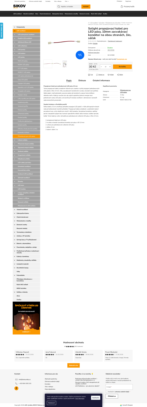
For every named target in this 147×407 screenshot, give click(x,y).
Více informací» (79, 398)
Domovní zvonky (22, 225)
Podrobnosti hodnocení (115, 41)
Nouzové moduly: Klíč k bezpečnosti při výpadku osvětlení (87, 383)
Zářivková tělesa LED (24, 42)
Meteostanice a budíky (24, 221)
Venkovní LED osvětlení (25, 174)
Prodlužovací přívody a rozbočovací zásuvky (28, 252)
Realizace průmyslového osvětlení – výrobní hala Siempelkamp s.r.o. (86, 379)
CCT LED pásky (22, 68)
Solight (95, 44)
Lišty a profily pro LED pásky (26, 99)
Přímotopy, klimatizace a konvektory (24, 280)
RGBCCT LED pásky (24, 72)
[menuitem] (17, 14)
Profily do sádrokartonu (25, 121)
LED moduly (22, 189)
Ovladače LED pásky (24, 91)
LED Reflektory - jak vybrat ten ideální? (87, 386)
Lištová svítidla (22, 140)
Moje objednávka (50, 389)
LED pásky (21, 57)
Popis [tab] (69, 80)
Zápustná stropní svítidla (26, 148)
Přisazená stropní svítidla (26, 144)
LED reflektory (22, 46)
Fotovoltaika (21, 275)
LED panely (21, 50)
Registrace (128, 1)
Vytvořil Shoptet (127, 405)
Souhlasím (95, 398)
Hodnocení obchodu (73, 342)
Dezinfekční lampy (22, 268)
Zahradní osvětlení (24, 178)
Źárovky (20, 181)
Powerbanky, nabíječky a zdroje (27, 247)
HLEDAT (86, 7)
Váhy (18, 272)
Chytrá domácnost (22, 217)
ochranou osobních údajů (122, 392)
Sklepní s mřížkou (23, 198)
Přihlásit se (112, 396)
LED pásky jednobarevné (25, 76)
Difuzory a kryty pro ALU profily (27, 129)
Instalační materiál (22, 264)
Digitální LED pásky (24, 83)
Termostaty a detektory (24, 232)
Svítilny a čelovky (22, 292)
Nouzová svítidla (23, 202)
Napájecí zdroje (22, 95)
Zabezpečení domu (23, 213)
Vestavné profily (23, 106)
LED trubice (21, 53)
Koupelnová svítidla (24, 155)
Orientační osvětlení (24, 166)
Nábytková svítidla (24, 159)
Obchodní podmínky (19, 1)
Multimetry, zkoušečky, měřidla (26, 260)
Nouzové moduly (22, 228)
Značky (19, 300)
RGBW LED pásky (23, 65)
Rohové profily (22, 110)
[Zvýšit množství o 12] (110, 67)
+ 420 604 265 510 (25, 383)
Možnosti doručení (93, 53)
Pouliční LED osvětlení (25, 38)
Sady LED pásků (23, 80)
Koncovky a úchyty (23, 132)
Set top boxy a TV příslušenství (26, 240)
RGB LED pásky (23, 61)
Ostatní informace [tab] (101, 80)
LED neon (21, 185)
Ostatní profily (22, 125)
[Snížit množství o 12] (101, 67)
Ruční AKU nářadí (22, 285)
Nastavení (51, 403)
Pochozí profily (22, 117)
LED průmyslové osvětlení (26, 35)
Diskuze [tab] (82, 80)
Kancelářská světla (24, 170)
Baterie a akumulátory (24, 243)
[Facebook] (16, 388)
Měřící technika (21, 288)
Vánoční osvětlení (22, 210)
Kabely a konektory (23, 256)
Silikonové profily (23, 114)
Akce (18, 296)
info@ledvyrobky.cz (25, 379)
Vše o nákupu (57, 1)
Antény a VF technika (23, 236)
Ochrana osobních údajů (35, 1)
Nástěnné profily (23, 102)
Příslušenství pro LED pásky (26, 136)
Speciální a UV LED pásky (26, 87)
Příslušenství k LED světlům (26, 206)
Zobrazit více (73, 365)
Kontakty (48, 1)
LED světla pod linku (24, 163)
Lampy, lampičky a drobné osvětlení (26, 193)
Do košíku (122, 67)
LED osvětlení (21, 31)
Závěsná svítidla (23, 151)
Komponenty (21, 27)
